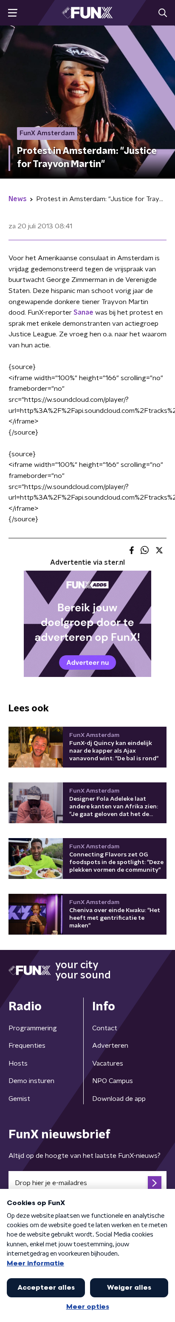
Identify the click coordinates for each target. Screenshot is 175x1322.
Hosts (18, 1063)
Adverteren (110, 1045)
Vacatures (107, 1063)
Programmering (32, 1028)
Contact (104, 1028)
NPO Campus (112, 1081)
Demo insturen (31, 1081)
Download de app (119, 1098)
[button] (12, 13)
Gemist (19, 1098)
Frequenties (26, 1045)
